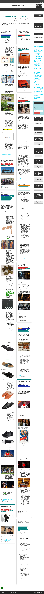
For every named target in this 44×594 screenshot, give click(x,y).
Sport (5, 500)
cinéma (7, 290)
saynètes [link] (22, 398)
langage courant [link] (6, 211)
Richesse (6, 11)
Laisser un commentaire (5, 155)
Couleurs (39, 68)
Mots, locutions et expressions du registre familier (23, 330)
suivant (12, 588)
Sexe (39, 93)
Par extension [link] (20, 169)
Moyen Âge (8, 238)
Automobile (37, 50)
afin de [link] (12, 260)
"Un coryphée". (21, 184)
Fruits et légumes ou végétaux (38, 72)
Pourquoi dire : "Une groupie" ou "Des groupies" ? (23, 97)
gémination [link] (20, 335)
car (11, 73)
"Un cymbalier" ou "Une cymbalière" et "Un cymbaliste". (24, 383)
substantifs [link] (23, 391)
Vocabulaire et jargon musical (6, 37)
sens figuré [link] (7, 488)
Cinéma (20, 514)
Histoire (37, 79)
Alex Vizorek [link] (24, 399)
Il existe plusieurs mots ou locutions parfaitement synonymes (24, 386)
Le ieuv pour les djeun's (21, 49)
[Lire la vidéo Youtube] (7, 453)
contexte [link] (5, 66)
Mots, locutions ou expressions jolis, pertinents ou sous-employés (23, 189)
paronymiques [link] (27, 391)
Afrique (36, 44)
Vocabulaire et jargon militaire (6, 36)
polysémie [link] (8, 205)
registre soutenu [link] (23, 245)
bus (10, 72)
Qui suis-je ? (41, 2)
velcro (7, 379)
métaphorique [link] (20, 312)
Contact (35, 592)
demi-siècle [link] (3, 24)
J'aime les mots (2, 11)
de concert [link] (20, 293)
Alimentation (38, 46)
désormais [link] (19, 165)
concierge (4, 493)
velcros (7, 359)
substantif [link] (7, 64)
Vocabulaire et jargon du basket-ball (7, 198)
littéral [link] (19, 288)
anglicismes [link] (20, 20)
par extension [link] (23, 244)
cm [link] (26, 75)
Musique (6, 154)
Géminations (20, 328)
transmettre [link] (7, 112)
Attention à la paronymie (21, 385)
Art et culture (21, 258)
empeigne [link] (10, 354)
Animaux (37, 47)
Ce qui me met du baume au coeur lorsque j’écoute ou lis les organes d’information (38, 63)
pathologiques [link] (20, 161)
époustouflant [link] (8, 449)
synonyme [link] (28, 474)
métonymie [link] (23, 355)
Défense (3, 154)
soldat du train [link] (8, 91)
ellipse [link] (27, 548)
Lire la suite (20, 175)
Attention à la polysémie (5, 195)
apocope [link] (19, 534)
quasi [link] (27, 160)
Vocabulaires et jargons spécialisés (14, 11)
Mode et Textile (7, 499)
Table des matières (40, 592)
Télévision (37, 98)
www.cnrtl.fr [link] (11, 496)
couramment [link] (8, 415)
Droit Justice (37, 69)
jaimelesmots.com (18, 5)
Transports (9, 154)
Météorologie (36, 88)
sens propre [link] (23, 197)
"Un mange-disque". (23, 48)
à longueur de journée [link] (26, 371)
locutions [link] (17, 18)
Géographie (38, 78)
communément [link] (20, 393)
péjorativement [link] (20, 170)
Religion (2, 500)
